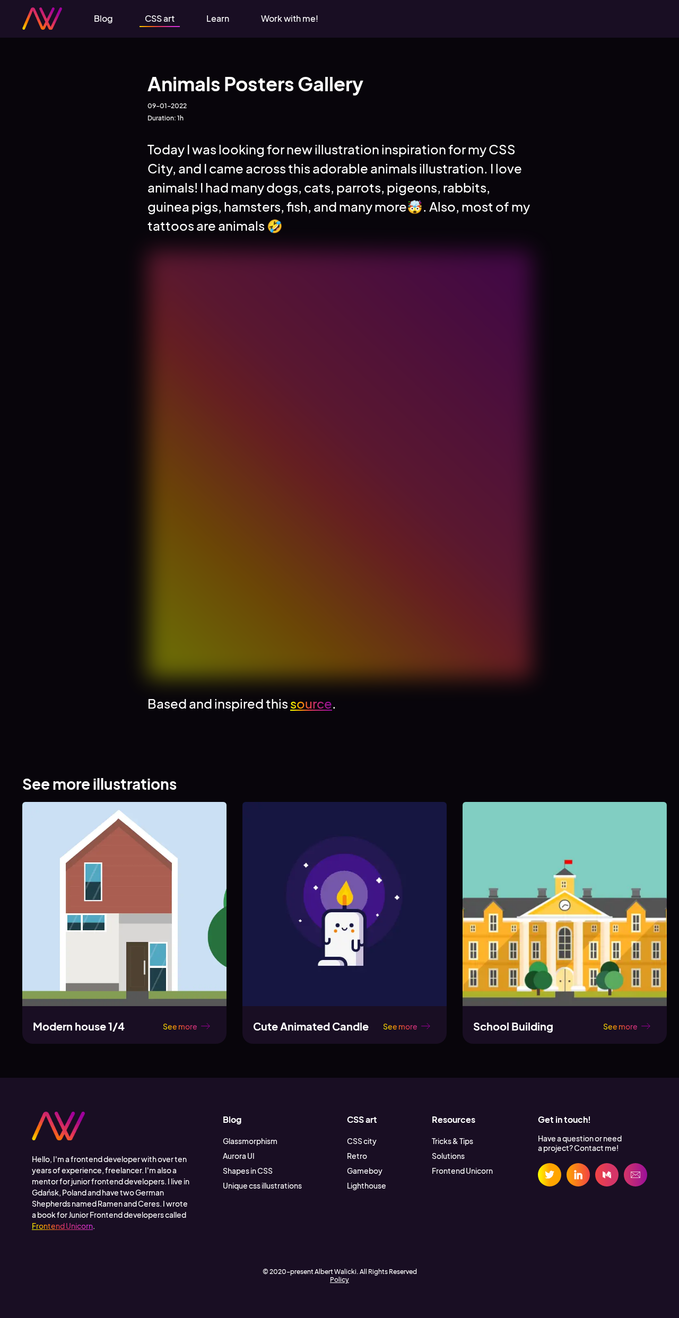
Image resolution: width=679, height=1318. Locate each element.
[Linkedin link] (578, 1174)
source (311, 703)
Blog (103, 18)
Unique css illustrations (262, 1185)
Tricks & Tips (452, 1141)
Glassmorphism (250, 1141)
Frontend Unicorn (62, 1225)
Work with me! (289, 18)
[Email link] (635, 1174)
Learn (217, 18)
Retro (357, 1155)
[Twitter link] (549, 1174)
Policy (339, 1280)
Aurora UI (239, 1155)
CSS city (362, 1141)
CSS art (160, 18)
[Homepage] (42, 19)
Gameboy (364, 1170)
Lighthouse (366, 1185)
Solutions (448, 1155)
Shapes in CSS (248, 1170)
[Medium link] (607, 1174)
